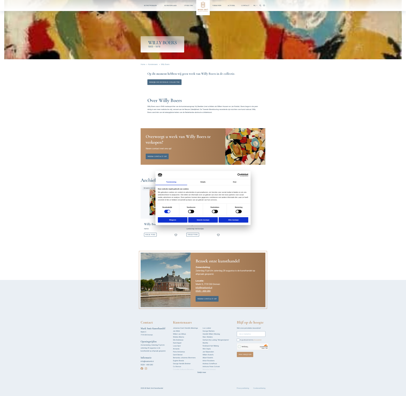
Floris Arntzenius (179, 352)
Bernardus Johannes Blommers (184, 358)
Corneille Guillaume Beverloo (183, 369)
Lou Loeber (207, 328)
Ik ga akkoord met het (250, 340)
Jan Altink (176, 331)
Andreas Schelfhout (210, 364)
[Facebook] (142, 368)
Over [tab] (235, 182)
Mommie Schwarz (209, 369)
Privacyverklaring (243, 388)
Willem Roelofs (208, 355)
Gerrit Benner (178, 355)
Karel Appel (177, 343)
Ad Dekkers (177, 372)
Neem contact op (157, 156)
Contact (245, 5)
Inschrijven (245, 354)
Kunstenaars (170, 5)
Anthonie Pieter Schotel (211, 367)
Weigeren (172, 220)
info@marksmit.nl (204, 287)
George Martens (209, 331)
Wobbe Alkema (178, 337)
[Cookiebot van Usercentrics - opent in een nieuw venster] (239, 175)
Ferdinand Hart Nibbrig (211, 346)
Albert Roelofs (208, 358)
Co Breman (177, 367)
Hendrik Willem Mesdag (211, 334)
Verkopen (216, 5)
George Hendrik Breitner (182, 364)
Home (143, 64)
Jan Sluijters (207, 372)
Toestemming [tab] (171, 182)
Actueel (231, 5)
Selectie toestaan (203, 220)
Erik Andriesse (178, 340)
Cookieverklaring (259, 388)
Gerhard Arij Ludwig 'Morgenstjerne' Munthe (216, 341)
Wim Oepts (207, 349)
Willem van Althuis (179, 334)
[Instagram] (146, 368)
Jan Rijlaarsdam (208, 352)
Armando (176, 349)
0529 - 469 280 (203, 291)
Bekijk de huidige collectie (164, 82)
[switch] (191, 211)
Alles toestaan (233, 220)
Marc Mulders (208, 337)
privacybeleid (257, 340)
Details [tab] (203, 182)
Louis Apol (177, 346)
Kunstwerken (150, 5)
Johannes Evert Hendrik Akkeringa (185, 328)
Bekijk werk (150, 235)
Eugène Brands (178, 361)
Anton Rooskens (209, 361)
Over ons (188, 5)
